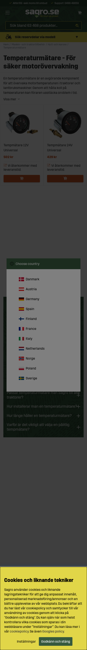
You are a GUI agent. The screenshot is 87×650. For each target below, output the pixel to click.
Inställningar (26, 641)
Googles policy (53, 631)
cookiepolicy (19, 631)
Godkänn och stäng (55, 641)
